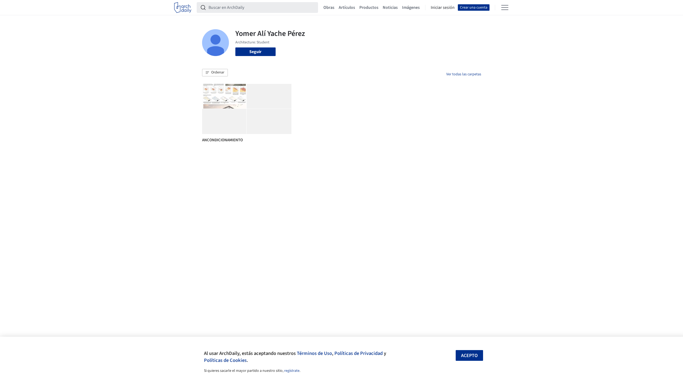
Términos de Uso (314, 353)
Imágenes (411, 7)
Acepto (469, 355)
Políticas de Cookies (225, 360)
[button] (215, 72)
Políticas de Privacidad (358, 353)
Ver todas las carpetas (463, 74)
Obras (328, 7)
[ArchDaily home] (182, 7)
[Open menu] (505, 7)
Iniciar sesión (443, 7)
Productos (368, 7)
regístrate (292, 370)
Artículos (347, 7)
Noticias (390, 7)
